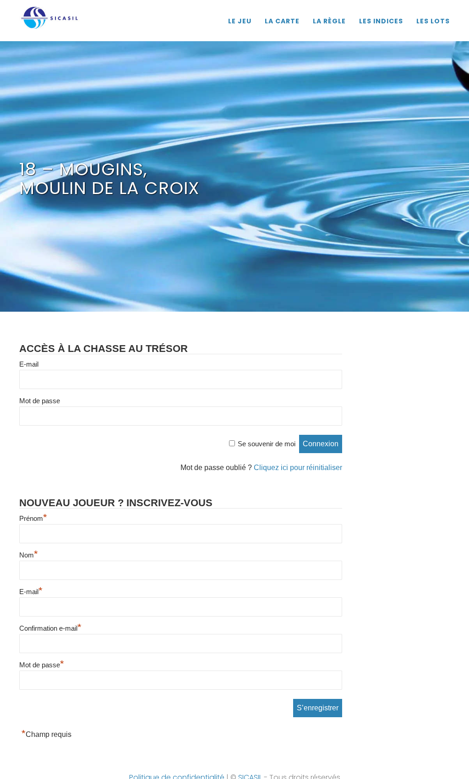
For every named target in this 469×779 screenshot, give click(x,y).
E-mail (28, 364)
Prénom (33, 518)
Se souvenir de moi (266, 444)
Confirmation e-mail (50, 628)
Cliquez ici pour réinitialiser (298, 467)
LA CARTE (282, 21)
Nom (28, 555)
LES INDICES (381, 21)
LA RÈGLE (329, 21)
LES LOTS (433, 21)
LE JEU (239, 21)
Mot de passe (39, 401)
